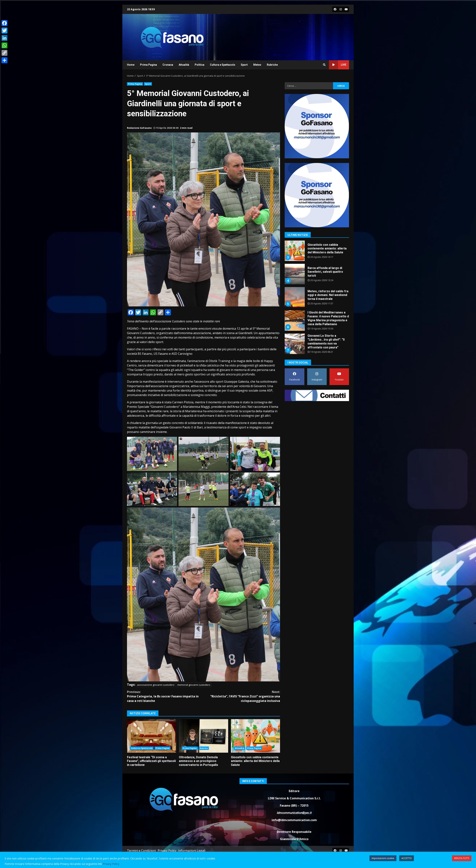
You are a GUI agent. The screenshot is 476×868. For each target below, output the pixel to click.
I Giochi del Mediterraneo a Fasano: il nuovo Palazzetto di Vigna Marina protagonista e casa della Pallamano (294, 297)
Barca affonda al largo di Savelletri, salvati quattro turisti (294, 251)
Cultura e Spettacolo (222, 64)
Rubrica (204, 748)
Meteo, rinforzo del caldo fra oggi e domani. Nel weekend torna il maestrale (294, 274)
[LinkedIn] (4, 38)
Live (343, 64)
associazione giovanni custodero (155, 684)
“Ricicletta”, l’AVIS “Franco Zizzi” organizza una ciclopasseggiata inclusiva (245, 696)
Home (130, 64)
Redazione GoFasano (139, 127)
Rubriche (272, 64)
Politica (199, 64)
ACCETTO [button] (406, 858)
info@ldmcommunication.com (294, 820)
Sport (244, 64)
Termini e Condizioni (141, 850)
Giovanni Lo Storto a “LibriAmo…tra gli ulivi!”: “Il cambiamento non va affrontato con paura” (294, 320)
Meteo (257, 64)
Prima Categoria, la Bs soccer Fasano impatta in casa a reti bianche (163, 696)
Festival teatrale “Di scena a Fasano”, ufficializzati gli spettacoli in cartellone (151, 736)
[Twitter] (4, 30)
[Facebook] (4, 23)
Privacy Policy (167, 850)
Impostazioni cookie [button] (383, 858)
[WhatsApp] (4, 45)
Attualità (184, 64)
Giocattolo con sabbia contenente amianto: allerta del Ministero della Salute (255, 736)
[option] (317, 252)
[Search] (324, 64)
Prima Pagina (148, 64)
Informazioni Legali (191, 850)
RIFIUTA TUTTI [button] (461, 858)
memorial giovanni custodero (193, 684)
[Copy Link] (4, 53)
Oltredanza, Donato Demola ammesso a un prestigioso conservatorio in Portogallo (203, 736)
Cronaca (168, 64)
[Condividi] (4, 60)
